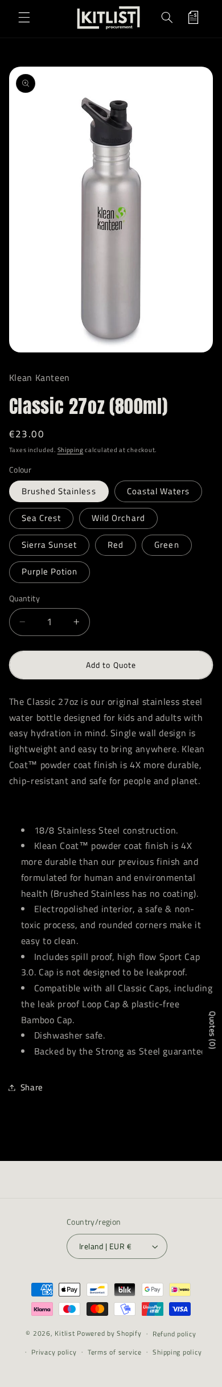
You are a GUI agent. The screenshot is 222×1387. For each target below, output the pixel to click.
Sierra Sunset (49, 544)
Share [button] (31, 1087)
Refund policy (174, 1334)
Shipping (70, 449)
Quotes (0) (213, 1030)
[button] (24, 18)
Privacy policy (53, 1352)
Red (116, 544)
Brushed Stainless (59, 491)
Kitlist (66, 1333)
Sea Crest (41, 517)
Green (166, 544)
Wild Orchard (118, 517)
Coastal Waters (158, 491)
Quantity (24, 598)
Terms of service (115, 1352)
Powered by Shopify (109, 1333)
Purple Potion (50, 571)
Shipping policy (177, 1352)
